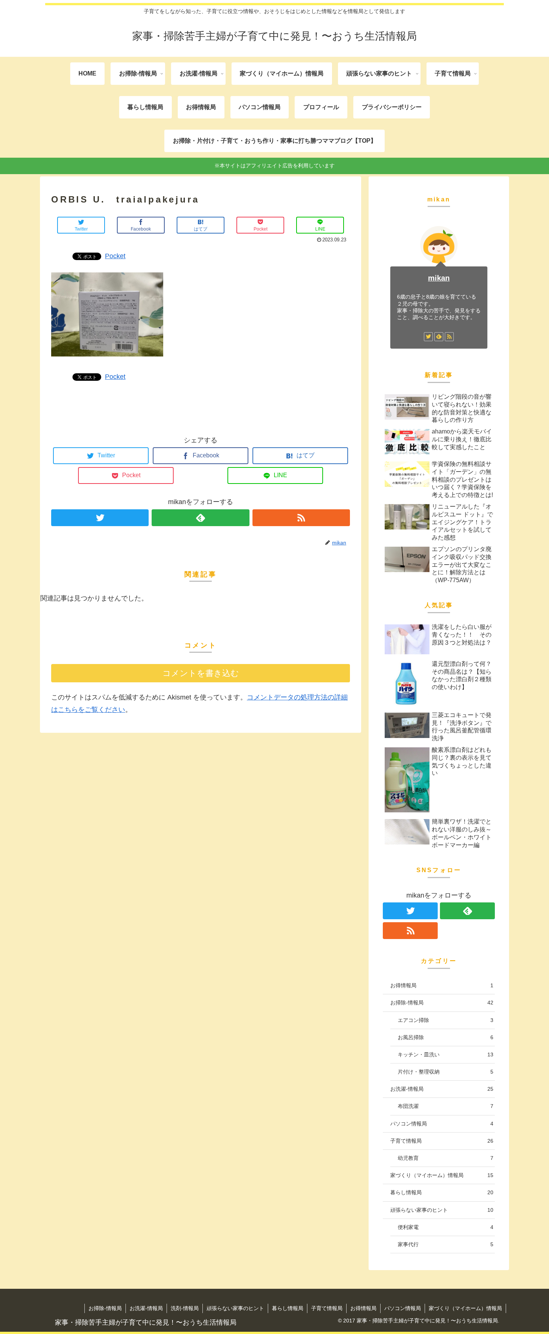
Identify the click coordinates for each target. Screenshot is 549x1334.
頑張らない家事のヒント (441, 1210)
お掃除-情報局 (441, 1003)
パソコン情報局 (441, 1123)
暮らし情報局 (441, 1192)
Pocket (115, 256)
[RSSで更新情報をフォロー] (301, 517)
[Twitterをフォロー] (100, 517)
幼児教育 (445, 1158)
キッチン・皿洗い (445, 1054)
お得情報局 (441, 985)
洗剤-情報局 (185, 1308)
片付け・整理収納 (445, 1072)
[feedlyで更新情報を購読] (200, 517)
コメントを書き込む (200, 673)
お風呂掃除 (445, 1037)
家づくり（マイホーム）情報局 (441, 1175)
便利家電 (445, 1227)
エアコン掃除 (445, 1020)
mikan (439, 278)
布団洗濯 (445, 1106)
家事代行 (445, 1244)
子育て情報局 (441, 1141)
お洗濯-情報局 (441, 1089)
